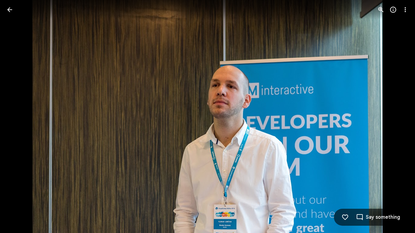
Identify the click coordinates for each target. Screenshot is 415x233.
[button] (17, 116)
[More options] (405, 10)
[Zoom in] (381, 10)
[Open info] (393, 10)
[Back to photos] (9, 9)
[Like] (345, 217)
